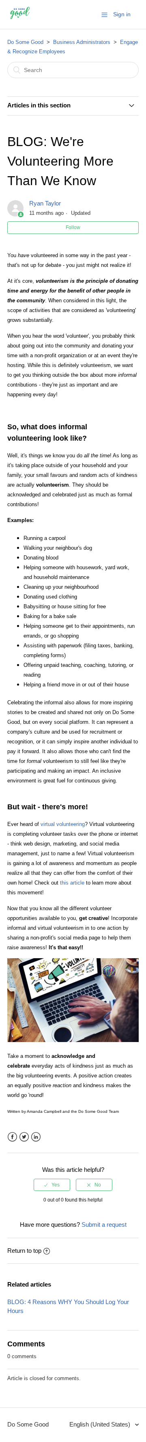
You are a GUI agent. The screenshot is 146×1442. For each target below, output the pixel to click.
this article (72, 883)
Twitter (24, 1137)
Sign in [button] (122, 14)
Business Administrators (81, 42)
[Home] (20, 18)
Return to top (24, 1250)
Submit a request (104, 1224)
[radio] (52, 1185)
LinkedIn (36, 1137)
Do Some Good (25, 42)
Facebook (12, 1137)
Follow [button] (73, 227)
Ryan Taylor (45, 203)
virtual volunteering (63, 824)
